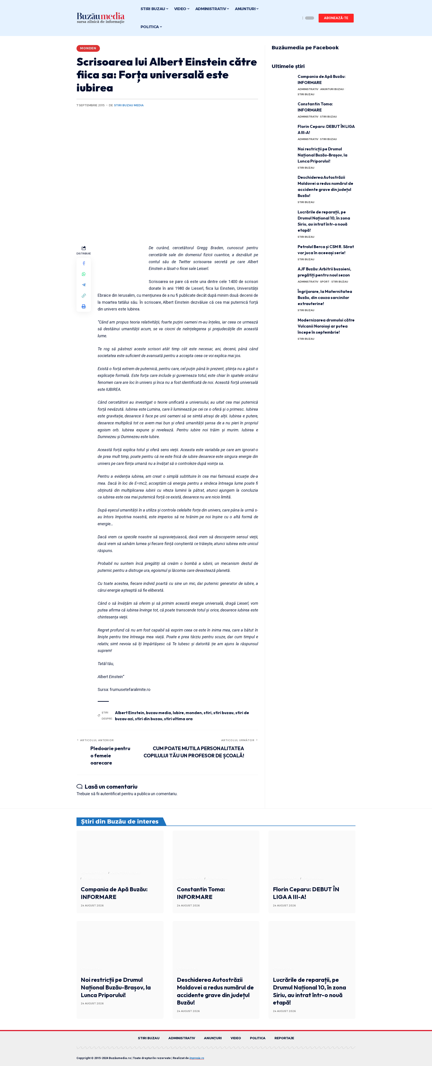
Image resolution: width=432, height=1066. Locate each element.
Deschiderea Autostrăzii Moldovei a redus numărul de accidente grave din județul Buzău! (215, 991)
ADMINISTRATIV (308, 89)
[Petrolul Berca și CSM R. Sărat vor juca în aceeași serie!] (283, 252)
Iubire (178, 712)
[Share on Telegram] (83, 285)
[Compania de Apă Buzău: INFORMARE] (283, 81)
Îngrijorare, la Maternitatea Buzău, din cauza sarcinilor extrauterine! (325, 297)
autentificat (110, 793)
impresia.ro (196, 1058)
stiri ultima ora (178, 718)
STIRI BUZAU (306, 94)
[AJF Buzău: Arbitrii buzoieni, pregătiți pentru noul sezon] (283, 274)
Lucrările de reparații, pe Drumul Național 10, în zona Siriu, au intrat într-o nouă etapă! (309, 991)
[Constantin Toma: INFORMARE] (283, 109)
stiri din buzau (148, 718)
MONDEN (88, 48)
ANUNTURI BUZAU (332, 89)
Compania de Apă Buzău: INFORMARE (114, 893)
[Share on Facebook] (83, 263)
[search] (296, 18)
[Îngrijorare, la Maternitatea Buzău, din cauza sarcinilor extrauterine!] (283, 296)
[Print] (83, 306)
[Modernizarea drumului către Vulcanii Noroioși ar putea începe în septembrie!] (283, 325)
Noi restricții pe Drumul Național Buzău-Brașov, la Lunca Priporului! (322, 155)
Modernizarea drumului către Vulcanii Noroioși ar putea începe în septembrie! (326, 326)
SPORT (324, 281)
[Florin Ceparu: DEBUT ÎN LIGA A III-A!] (283, 131)
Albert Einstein (129, 712)
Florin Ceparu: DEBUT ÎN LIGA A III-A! (306, 893)
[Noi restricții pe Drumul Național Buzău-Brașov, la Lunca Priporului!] (283, 154)
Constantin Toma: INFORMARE (201, 893)
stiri (208, 712)
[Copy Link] (83, 295)
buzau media (158, 712)
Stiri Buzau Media (129, 105)
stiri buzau (223, 712)
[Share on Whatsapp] (83, 274)
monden (194, 712)
